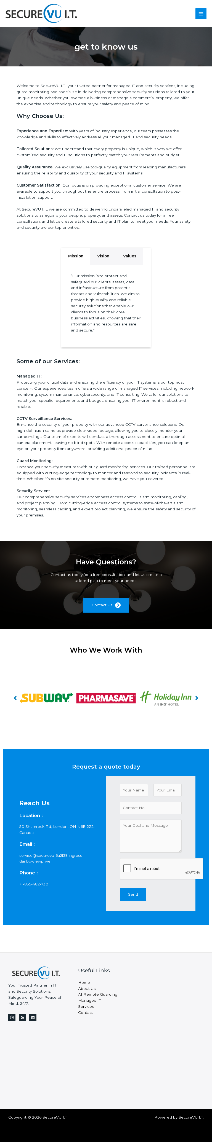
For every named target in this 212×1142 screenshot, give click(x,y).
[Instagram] (11, 1017)
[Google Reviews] (22, 1017)
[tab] (75, 256)
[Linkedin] (32, 1017)
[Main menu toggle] (201, 13)
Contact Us (102, 605)
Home (84, 982)
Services (86, 1006)
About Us (87, 988)
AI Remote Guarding (97, 994)
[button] (15, 698)
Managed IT (89, 1000)
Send (133, 894)
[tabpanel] (106, 306)
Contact (85, 1012)
